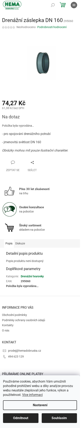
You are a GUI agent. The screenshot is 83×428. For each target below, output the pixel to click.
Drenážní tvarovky (32, 276)
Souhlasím (59, 418)
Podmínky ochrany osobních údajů (23, 320)
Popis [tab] (8, 243)
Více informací (32, 395)
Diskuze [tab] (20, 243)
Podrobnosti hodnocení (51, 27)
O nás (5, 330)
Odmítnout (20, 418)
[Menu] (74, 5)
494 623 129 (16, 356)
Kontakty (7, 325)
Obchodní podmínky (14, 315)
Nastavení (40, 405)
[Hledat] (53, 5)
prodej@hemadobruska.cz (24, 350)
